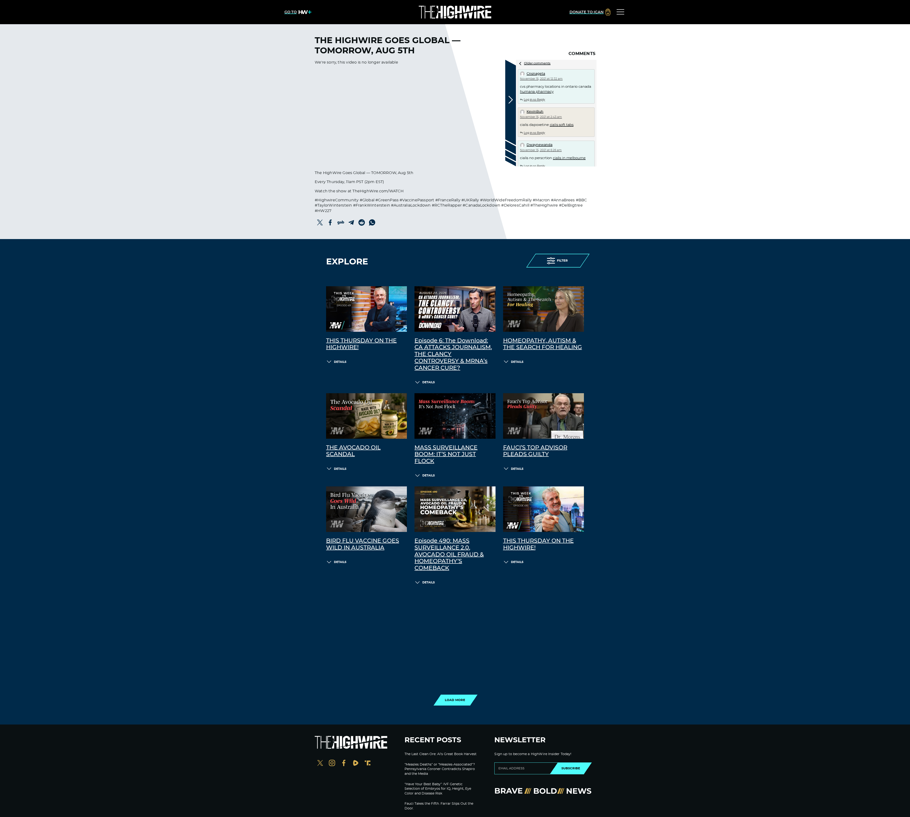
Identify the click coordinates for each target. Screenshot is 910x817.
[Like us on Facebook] (343, 763)
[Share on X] (320, 222)
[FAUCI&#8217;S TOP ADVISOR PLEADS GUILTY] (543, 416)
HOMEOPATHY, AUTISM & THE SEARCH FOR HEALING (542, 344)
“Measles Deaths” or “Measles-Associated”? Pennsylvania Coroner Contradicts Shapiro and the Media (440, 769)
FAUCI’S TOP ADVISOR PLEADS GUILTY (535, 451)
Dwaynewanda (539, 145)
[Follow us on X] (320, 763)
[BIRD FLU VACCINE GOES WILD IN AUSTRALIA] (366, 509)
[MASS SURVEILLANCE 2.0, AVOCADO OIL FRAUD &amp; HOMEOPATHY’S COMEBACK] (454, 509)
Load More (455, 700)
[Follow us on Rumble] (355, 763)
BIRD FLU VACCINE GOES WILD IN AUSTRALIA (362, 544)
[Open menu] (620, 12)
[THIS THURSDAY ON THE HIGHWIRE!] (366, 309)
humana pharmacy (537, 91)
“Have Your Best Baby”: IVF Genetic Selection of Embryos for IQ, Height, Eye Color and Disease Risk (438, 789)
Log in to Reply (534, 99)
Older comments (537, 63)
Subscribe (570, 768)
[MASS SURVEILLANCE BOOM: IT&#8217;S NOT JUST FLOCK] (454, 416)
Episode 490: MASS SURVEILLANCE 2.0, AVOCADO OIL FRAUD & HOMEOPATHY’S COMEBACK (449, 554)
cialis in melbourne (569, 158)
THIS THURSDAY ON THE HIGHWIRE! (361, 344)
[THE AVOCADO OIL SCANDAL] (366, 416)
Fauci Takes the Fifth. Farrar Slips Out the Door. (439, 806)
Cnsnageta (536, 73)
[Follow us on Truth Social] (367, 763)
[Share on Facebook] (330, 222)
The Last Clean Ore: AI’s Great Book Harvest (441, 754)
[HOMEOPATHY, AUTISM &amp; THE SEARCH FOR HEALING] (543, 309)
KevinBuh (535, 111)
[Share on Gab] (341, 222)
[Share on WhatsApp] (372, 222)
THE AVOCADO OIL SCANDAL (353, 451)
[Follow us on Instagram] (332, 763)
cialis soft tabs (562, 125)
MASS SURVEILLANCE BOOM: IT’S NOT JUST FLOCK (446, 454)
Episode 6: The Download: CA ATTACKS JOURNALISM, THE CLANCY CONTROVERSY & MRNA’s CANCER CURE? (453, 354)
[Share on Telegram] (351, 222)
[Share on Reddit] (361, 222)
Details (340, 361)
